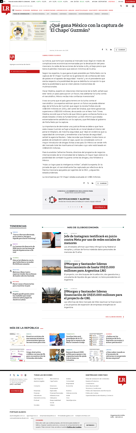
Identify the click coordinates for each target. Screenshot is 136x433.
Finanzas (36, 393)
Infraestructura (54, 395)
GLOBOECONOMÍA (49, 10)
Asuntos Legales (39, 381)
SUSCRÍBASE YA (100, 207)
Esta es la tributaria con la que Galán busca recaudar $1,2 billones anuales (23, 262)
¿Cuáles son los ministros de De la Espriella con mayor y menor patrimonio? (115, 339)
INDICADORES (103, 10)
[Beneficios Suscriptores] (126, 6)
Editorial (16, 281)
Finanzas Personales (56, 393)
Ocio (67, 398)
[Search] (121, 6)
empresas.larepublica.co (48, 415)
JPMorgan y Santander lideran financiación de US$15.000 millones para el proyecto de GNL (93, 295)
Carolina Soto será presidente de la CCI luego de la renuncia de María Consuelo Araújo (75, 339)
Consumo (37, 386)
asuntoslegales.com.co (17, 415)
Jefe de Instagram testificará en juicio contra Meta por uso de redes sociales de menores (92, 239)
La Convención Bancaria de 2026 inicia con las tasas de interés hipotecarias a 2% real (24, 249)
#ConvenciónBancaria (86, 14)
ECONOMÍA (26, 10)
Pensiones (54, 14)
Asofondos (63, 14)
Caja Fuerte (54, 381)
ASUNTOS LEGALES (81, 10)
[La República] (5, 9)
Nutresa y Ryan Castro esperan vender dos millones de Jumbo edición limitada (24, 274)
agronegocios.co (32, 415)
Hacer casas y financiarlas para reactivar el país (23, 285)
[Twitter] (106, 50)
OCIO (40, 10)
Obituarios (53, 398)
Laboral (108, 349)
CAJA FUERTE (93, 10)
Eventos (68, 390)
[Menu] (13, 10)
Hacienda (16, 257)
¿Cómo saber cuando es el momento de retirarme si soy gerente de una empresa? (116, 355)
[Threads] (26, 375)
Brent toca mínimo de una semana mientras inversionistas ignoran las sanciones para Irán (35, 339)
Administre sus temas (19, 71)
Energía (97, 14)
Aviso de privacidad (92, 386)
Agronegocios (38, 379)
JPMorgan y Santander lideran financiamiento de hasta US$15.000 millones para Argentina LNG (89, 267)
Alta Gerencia (54, 379)
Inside (68, 395)
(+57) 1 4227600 (15, 384)
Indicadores (38, 395)
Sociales (36, 405)
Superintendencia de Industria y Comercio (99, 395)
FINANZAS (18, 10)
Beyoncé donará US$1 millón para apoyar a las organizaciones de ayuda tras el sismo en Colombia (76, 356)
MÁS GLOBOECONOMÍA (114, 317)
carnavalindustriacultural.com (19, 418)
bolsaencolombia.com (83, 415)
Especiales (53, 390)
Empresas (37, 390)
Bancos (15, 244)
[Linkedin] (111, 50)
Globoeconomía (71, 393)
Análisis (68, 379)
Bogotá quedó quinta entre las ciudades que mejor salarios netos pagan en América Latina (23, 297)
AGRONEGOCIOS (61, 10)
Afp (48, 14)
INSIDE (111, 10)
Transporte (70, 334)
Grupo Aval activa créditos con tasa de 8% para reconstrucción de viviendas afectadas (35, 355)
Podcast (36, 400)
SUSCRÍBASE (130, 1)
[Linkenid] (18, 375)
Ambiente (69, 349)
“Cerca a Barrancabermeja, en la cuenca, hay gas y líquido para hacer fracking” (24, 236)
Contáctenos (90, 383)
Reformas (105, 14)
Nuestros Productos (92, 381)
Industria (16, 269)
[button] (45, 199)
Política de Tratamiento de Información (98, 390)
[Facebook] (102, 50)
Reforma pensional (38, 14)
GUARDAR (121, 50)
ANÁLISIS (71, 10)
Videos (52, 405)
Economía (69, 386)
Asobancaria (72, 14)
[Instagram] (22, 375)
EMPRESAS (34, 10)
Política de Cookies (74, 427)
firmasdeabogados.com (66, 415)
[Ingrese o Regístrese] (133, 5)
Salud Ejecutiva (71, 400)
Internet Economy (39, 398)
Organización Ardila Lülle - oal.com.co (117, 416)
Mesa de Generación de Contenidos (97, 379)
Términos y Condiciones (93, 388)
